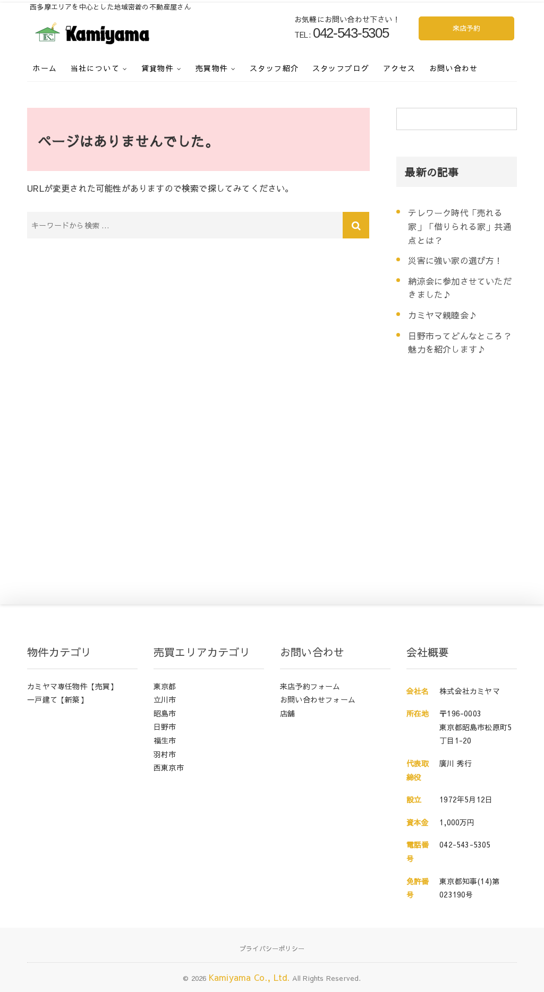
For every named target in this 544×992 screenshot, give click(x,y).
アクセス (399, 68)
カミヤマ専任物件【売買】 (72, 686)
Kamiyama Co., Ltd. (249, 977)
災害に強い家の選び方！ (455, 260)
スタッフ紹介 (274, 68)
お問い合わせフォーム (317, 699)
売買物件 (212, 68)
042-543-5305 (464, 844)
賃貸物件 (157, 68)
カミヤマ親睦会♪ (442, 315)
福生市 (165, 740)
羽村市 (165, 754)
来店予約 (467, 28)
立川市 (165, 699)
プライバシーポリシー (272, 948)
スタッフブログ (341, 68)
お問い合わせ (453, 68)
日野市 (165, 726)
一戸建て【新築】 (57, 699)
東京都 (165, 686)
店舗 (287, 713)
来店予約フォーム (310, 686)
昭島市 (165, 713)
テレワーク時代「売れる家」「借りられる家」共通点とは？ (459, 226)
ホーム (44, 68)
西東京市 (169, 767)
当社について (95, 68)
